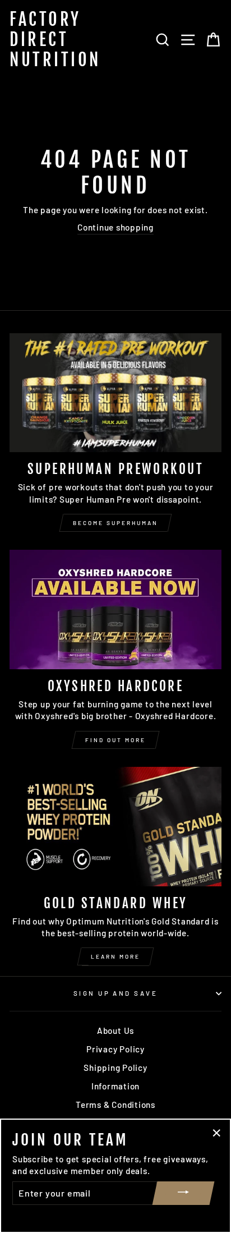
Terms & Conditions (115, 1104)
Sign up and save (115, 993)
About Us (115, 1030)
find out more (115, 740)
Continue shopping (115, 227)
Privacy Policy (115, 1049)
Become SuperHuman (115, 522)
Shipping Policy (115, 1067)
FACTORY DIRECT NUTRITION (55, 39)
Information (115, 1086)
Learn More (115, 956)
